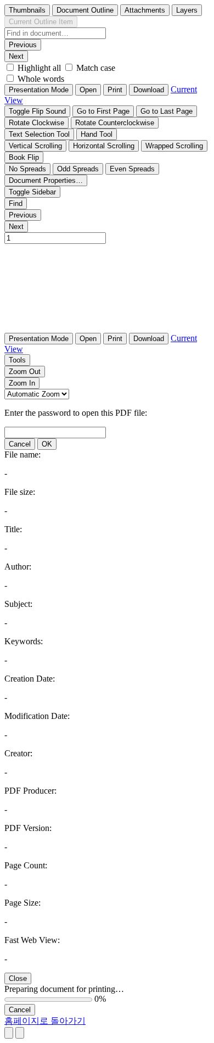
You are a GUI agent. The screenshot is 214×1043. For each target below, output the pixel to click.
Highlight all (39, 67)
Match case (95, 67)
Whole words (41, 78)
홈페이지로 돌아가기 (45, 1020)
